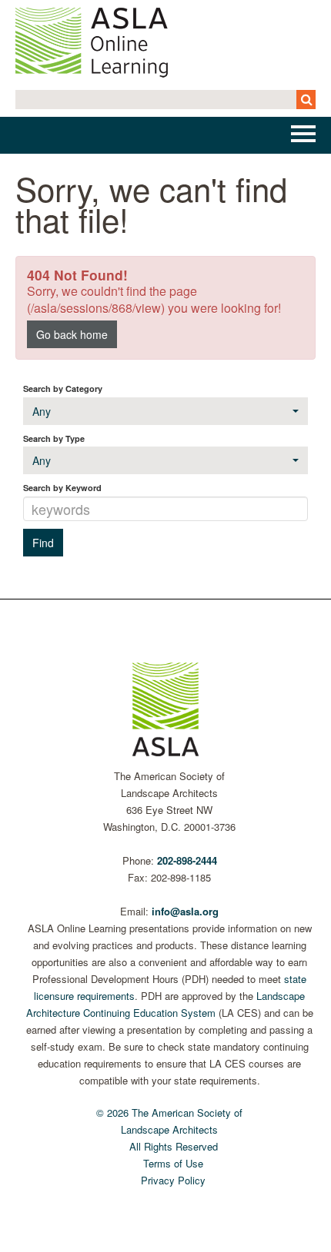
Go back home (72, 334)
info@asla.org (185, 911)
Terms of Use (173, 1163)
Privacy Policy (173, 1180)
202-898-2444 (187, 860)
